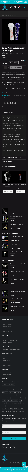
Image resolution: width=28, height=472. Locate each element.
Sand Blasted (17, 403)
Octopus (4, 400)
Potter (20, 400)
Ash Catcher (11, 381)
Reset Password (7, 365)
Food (7, 392)
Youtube (10, 447)
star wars (15, 408)
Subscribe (14, 439)
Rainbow (4, 403)
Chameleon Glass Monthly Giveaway (12, 349)
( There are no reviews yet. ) (16, 53)
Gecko (19, 392)
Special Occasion (8, 98)
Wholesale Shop (7, 374)
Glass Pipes (15, 95)
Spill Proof (4, 408)
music (17, 397)
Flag (3, 392)
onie (8, 400)
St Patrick (21, 408)
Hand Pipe (22, 95)
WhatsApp (14, 103)
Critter (18, 387)
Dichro (7, 389)
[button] (11, 7)
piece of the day (14, 400)
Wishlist (4, 358)
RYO (12, 403)
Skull (3, 405)
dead (3, 389)
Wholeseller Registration (9, 372)
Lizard (18, 395)
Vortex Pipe (21, 411)
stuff (3, 411)
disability (12, 389)
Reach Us (5, 329)
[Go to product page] (8, 177)
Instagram (14, 447)
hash (9, 395)
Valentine (15, 411)
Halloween (4, 395)
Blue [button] (11, 62)
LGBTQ (13, 395)
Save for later (6, 360)
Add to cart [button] (20, 191)
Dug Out (17, 389)
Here (22, 89)
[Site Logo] (5, 7)
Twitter (5, 103)
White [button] (16, 62)
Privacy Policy (6, 338)
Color (4, 63)
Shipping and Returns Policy (10, 340)
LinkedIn (8, 103)
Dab (22, 387)
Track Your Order (7, 363)
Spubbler (10, 408)
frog (10, 392)
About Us (5, 322)
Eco (22, 389)
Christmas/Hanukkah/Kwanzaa (8, 387)
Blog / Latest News (7, 331)
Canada (17, 381)
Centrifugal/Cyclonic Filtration (8, 384)
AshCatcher (4, 381)
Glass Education (7, 326)
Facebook (3, 103)
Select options (8, 191)
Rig (8, 403)
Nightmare (22, 397)
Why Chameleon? (7, 324)
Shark (23, 403)
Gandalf (14, 392)
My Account (6, 356)
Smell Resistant (9, 405)
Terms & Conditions (7, 342)
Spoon (10, 95)
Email (11, 103)
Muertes (12, 397)
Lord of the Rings (5, 397)
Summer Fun (8, 411)
